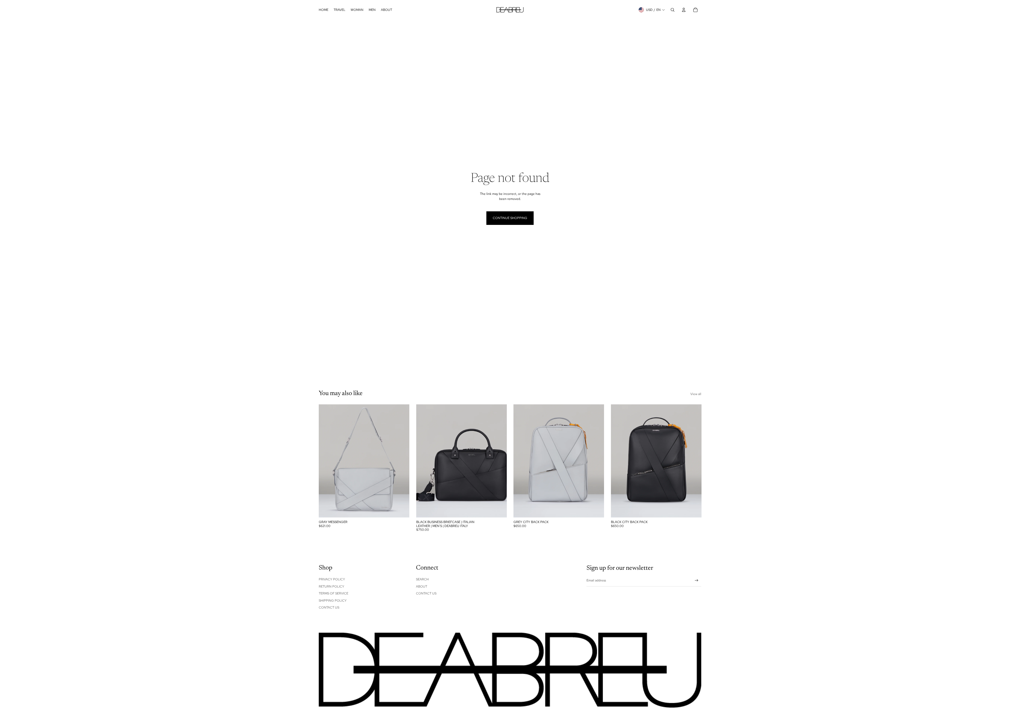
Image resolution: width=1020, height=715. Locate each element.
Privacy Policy (332, 579)
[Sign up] (696, 580)
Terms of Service (333, 593)
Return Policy (331, 586)
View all (695, 394)
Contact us (426, 593)
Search (422, 579)
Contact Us (329, 607)
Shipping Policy (333, 600)
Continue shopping (510, 218)
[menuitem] (323, 10)
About (421, 586)
